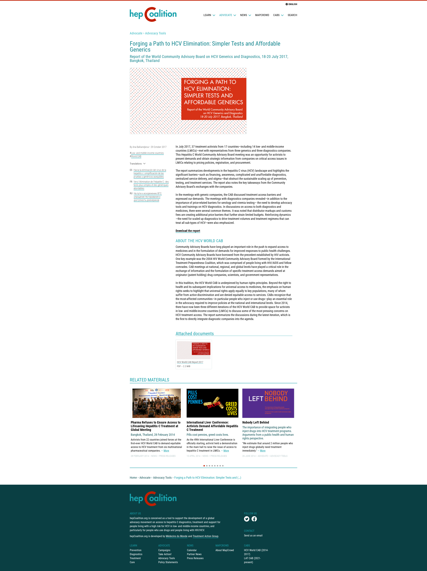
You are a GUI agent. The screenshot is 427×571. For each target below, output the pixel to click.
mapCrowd (262, 15)
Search (292, 15)
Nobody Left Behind (255, 422)
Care (132, 562)
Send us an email (253, 535)
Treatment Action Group (205, 536)
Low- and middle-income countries (147, 152)
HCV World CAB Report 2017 (190, 362)
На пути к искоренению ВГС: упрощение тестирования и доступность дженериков (148, 197)
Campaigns (164, 550)
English (293, 4)
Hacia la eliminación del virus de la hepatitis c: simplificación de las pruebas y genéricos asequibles (150, 173)
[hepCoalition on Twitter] (246, 519)
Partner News (194, 554)
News (243, 15)
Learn (207, 15)
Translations (136, 163)
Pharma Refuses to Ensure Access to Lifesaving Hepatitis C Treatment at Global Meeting (155, 426)
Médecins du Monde (176, 536)
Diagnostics (136, 554)
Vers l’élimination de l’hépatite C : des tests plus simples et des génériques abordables (151, 185)
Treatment (135, 558)
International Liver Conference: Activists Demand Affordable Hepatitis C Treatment (212, 426)
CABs (276, 15)
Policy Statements (168, 562)
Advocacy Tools (155, 33)
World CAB (136, 156)
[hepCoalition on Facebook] (254, 519)
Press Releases (167, 456)
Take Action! (164, 554)
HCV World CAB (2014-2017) (256, 552)
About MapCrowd (225, 550)
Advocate (225, 15)
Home (133, 477)
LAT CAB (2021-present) (252, 560)
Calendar (192, 550)
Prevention (135, 550)
